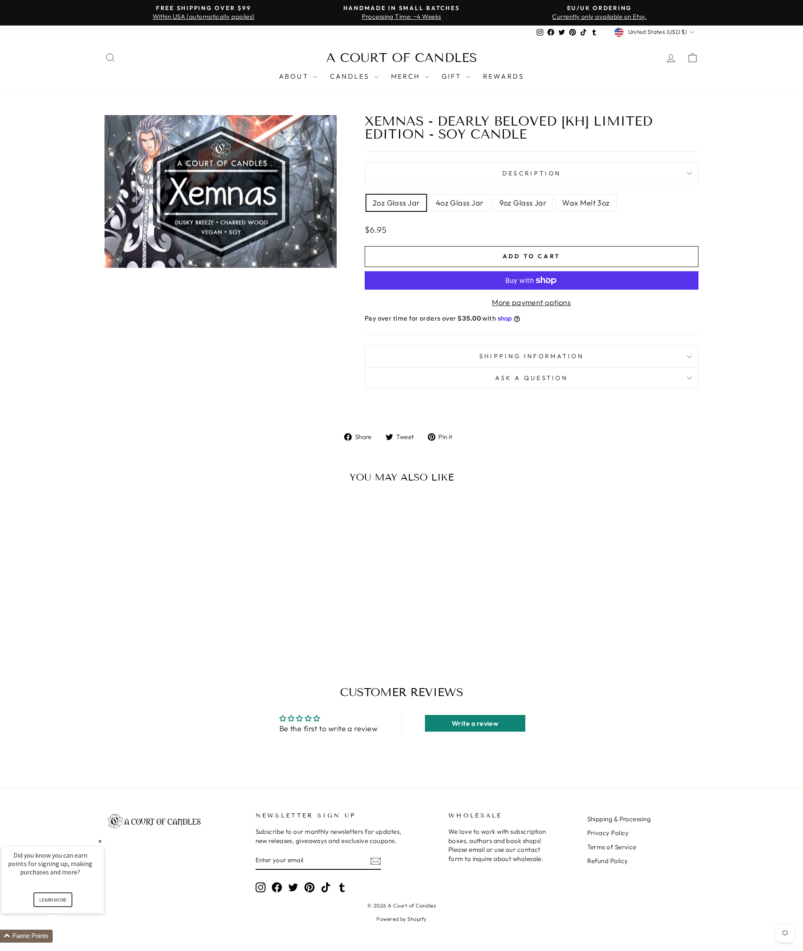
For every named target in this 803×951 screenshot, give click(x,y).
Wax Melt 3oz (585, 203)
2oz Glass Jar (396, 203)
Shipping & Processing (619, 819)
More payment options (531, 302)
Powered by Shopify (401, 918)
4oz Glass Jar (459, 203)
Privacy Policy (608, 833)
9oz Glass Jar (523, 203)
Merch (407, 76)
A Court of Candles (401, 57)
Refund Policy (607, 861)
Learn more (52, 900)
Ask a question (531, 378)
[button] (62, 936)
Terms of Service (612, 847)
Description (531, 173)
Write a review (475, 723)
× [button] (100, 841)
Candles (351, 76)
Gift (453, 76)
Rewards (503, 76)
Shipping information (531, 356)
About (295, 76)
